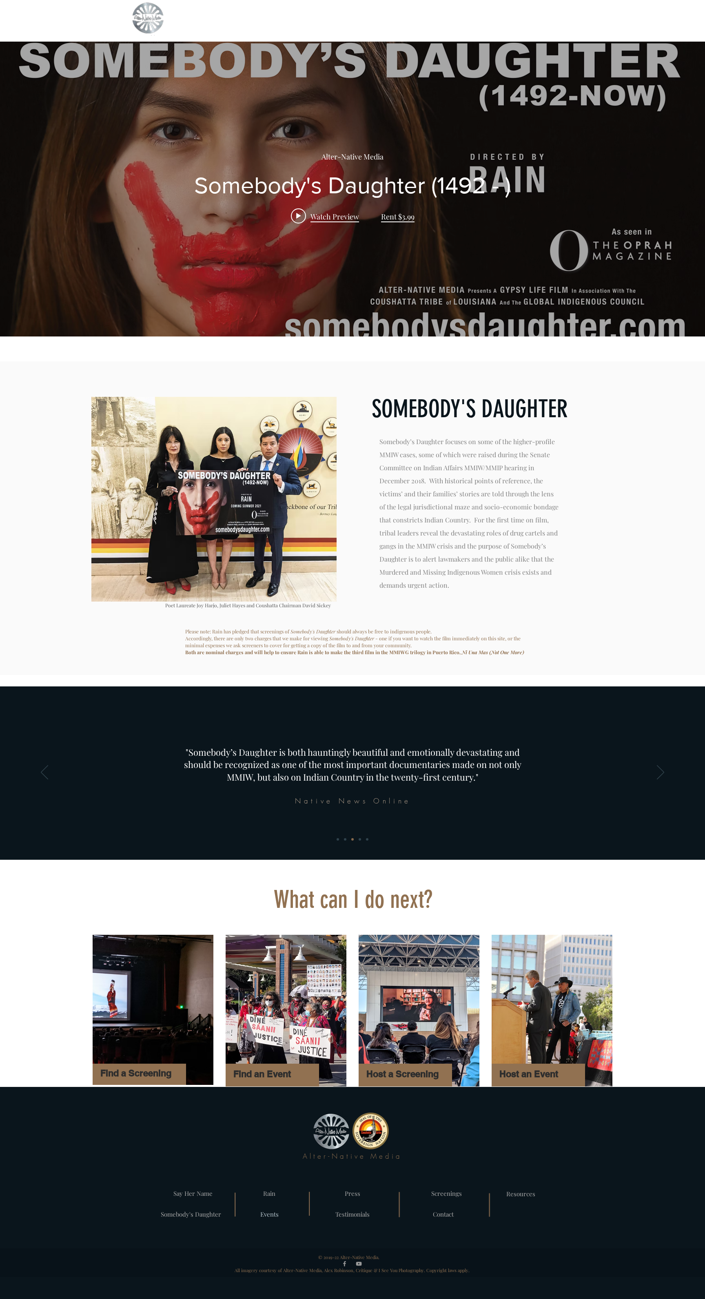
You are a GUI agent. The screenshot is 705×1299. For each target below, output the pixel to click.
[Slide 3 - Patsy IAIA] (360, 839)
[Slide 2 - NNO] (352, 839)
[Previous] (44, 773)
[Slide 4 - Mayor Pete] (367, 839)
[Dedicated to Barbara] (338, 839)
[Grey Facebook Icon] (344, 1263)
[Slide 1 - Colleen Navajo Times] (345, 839)
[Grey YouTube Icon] (358, 1263)
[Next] (660, 773)
